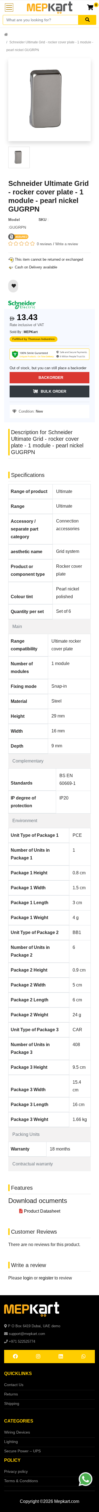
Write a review (66, 244)
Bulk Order (53, 391)
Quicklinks (18, 1373)
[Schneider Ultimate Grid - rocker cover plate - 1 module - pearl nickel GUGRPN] (49, 102)
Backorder (50, 377)
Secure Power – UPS (22, 1451)
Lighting (11, 1441)
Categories (18, 1421)
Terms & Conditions (21, 1481)
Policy (12, 1460)
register (46, 1278)
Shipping (11, 1403)
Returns (11, 1394)
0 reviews (44, 244)
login (28, 1278)
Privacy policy (16, 1471)
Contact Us (13, 1384)
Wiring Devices (17, 1432)
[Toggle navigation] (9, 7)
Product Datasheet (42, 1211)
